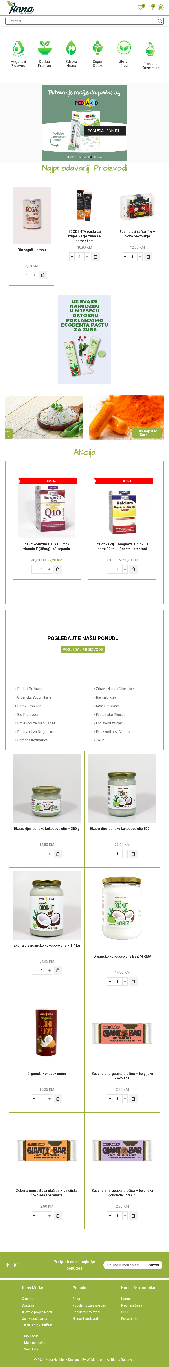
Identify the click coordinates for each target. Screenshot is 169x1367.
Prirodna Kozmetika (150, 65)
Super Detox (98, 63)
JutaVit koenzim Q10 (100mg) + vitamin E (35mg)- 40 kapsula (46, 546)
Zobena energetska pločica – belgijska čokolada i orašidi (122, 1192)
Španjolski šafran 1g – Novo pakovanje (84, 233)
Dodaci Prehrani (45, 63)
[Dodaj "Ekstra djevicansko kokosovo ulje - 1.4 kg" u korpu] (58, 970)
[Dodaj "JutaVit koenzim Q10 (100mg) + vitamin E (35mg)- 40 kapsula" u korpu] (57, 569)
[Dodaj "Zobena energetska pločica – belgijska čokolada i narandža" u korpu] (58, 1215)
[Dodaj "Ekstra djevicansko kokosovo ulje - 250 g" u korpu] (58, 854)
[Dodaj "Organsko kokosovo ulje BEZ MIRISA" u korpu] (133, 981)
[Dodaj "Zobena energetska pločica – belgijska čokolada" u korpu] (133, 1098)
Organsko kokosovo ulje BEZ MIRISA (122, 956)
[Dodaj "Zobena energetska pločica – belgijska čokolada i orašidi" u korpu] (133, 1215)
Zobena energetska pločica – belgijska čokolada (122, 1076)
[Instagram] (16, 1265)
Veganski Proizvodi (18, 63)
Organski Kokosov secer (46, 1074)
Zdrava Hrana (71, 63)
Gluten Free (124, 63)
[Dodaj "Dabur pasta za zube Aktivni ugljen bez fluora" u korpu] (148, 256)
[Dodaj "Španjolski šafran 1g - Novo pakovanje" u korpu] (95, 256)
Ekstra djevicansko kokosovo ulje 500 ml (122, 829)
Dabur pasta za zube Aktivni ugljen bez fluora (137, 233)
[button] (78, 157)
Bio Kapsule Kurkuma (147, 433)
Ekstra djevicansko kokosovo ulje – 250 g (47, 829)
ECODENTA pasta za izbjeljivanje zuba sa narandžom (31, 236)
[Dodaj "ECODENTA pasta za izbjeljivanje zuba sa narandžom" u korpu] (43, 256)
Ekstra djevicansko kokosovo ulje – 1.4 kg (47, 945)
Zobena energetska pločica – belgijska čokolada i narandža (47, 1192)
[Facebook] (8, 1265)
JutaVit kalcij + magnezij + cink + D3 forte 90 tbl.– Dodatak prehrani (122, 546)
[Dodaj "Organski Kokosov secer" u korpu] (58, 1098)
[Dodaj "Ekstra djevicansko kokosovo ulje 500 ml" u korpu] (133, 854)
